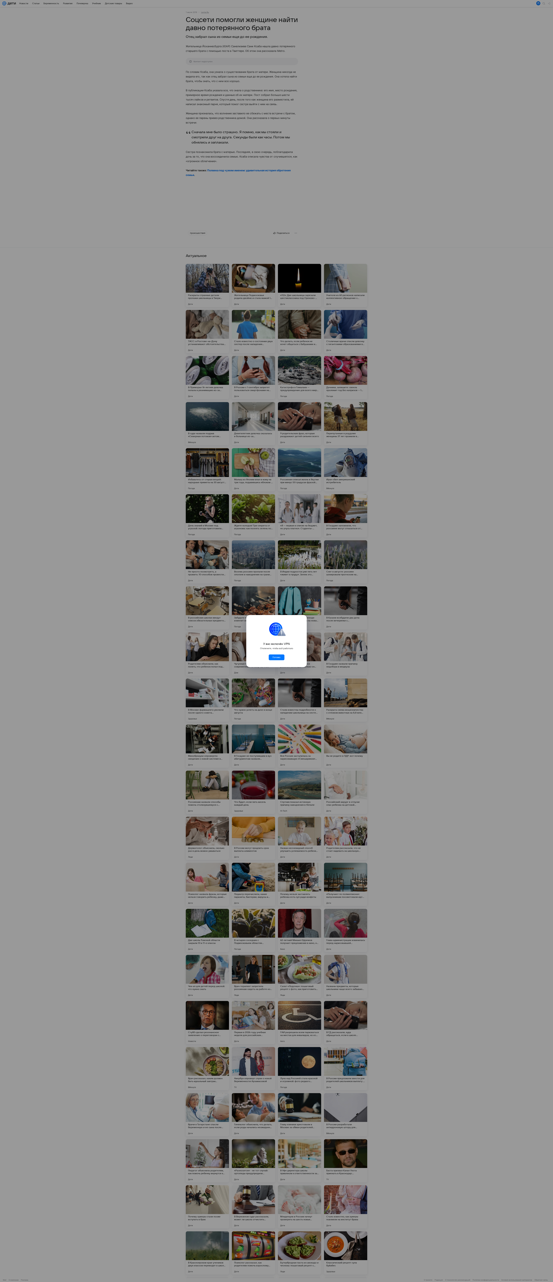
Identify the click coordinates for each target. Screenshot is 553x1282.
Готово (276, 657)
